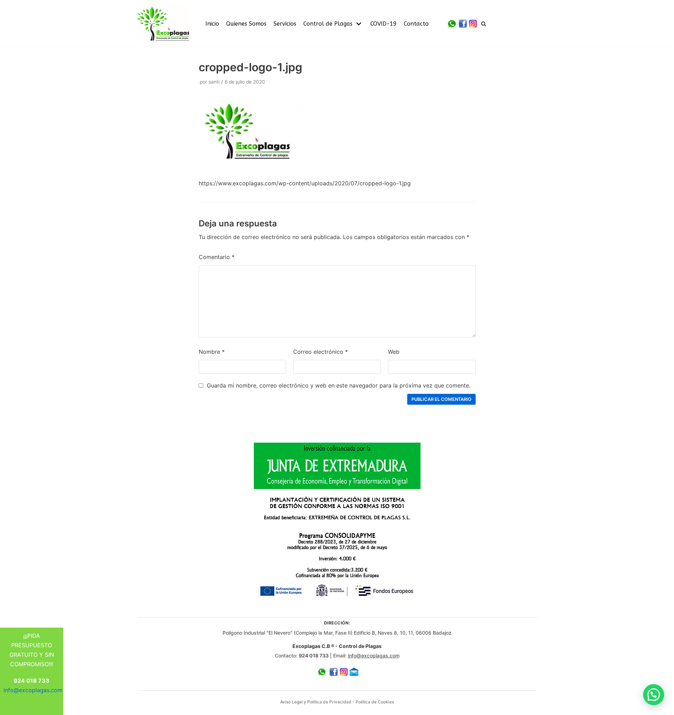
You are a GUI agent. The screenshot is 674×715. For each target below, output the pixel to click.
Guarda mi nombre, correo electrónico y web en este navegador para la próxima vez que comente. (338, 385)
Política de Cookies (375, 701)
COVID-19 (383, 23)
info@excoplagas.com (373, 655)
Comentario (216, 256)
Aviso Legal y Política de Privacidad (315, 701)
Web (393, 351)
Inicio (212, 23)
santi (214, 82)
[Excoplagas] (163, 23)
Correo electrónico (320, 351)
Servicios (284, 23)
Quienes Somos (246, 23)
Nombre (212, 351)
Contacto (416, 23)
